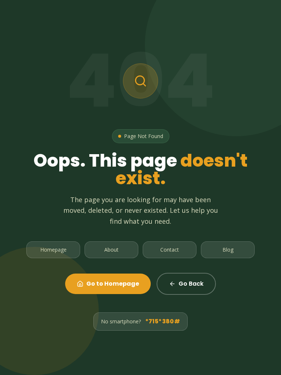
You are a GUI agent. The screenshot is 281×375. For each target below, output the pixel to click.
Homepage (53, 249)
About (111, 249)
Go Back (191, 283)
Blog (227, 249)
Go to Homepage (112, 283)
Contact (169, 249)
